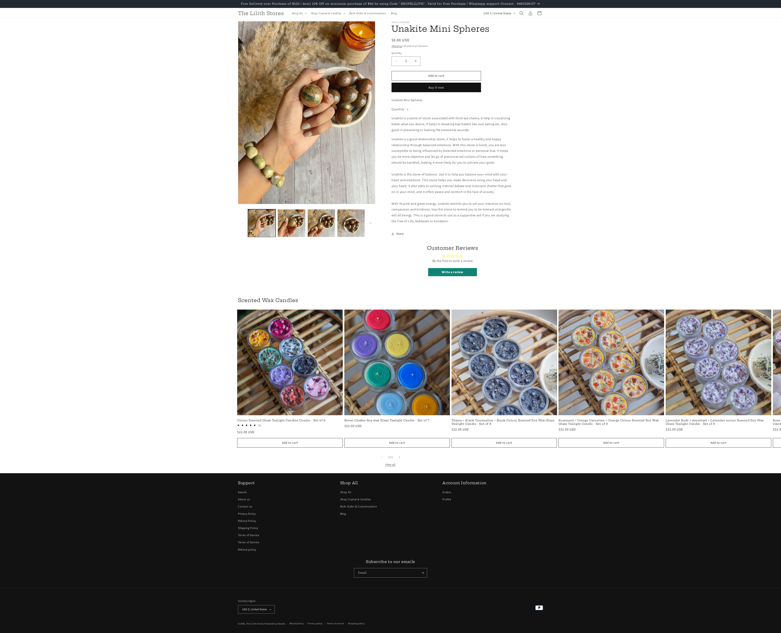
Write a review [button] (452, 272)
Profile (446, 499)
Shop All (345, 492)
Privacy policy (315, 623)
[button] (299, 13)
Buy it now (436, 87)
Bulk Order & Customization (358, 506)
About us (244, 499)
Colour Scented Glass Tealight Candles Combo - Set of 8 (281, 420)
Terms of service (335, 623)
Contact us (245, 506)
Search (242, 492)
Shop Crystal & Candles (355, 499)
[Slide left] (242, 223)
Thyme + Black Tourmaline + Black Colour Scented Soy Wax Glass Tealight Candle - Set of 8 (503, 422)
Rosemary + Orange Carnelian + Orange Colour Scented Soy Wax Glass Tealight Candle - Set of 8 (608, 422)
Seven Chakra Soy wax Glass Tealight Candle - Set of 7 (387, 420)
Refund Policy (247, 521)
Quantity (397, 53)
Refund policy (247, 549)
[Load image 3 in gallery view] (321, 223)
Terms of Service (248, 535)
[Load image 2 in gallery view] (291, 223)
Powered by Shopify (274, 623)
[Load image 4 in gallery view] (351, 223)
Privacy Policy (247, 514)
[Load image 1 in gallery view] (262, 223)
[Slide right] (370, 223)
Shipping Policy (248, 528)
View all (390, 464)
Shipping (397, 45)
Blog (343, 514)
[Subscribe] (422, 573)
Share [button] (400, 233)
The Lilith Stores (255, 623)
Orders (446, 492)
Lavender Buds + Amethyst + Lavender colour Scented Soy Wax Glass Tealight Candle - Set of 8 (715, 422)
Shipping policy (356, 623)
